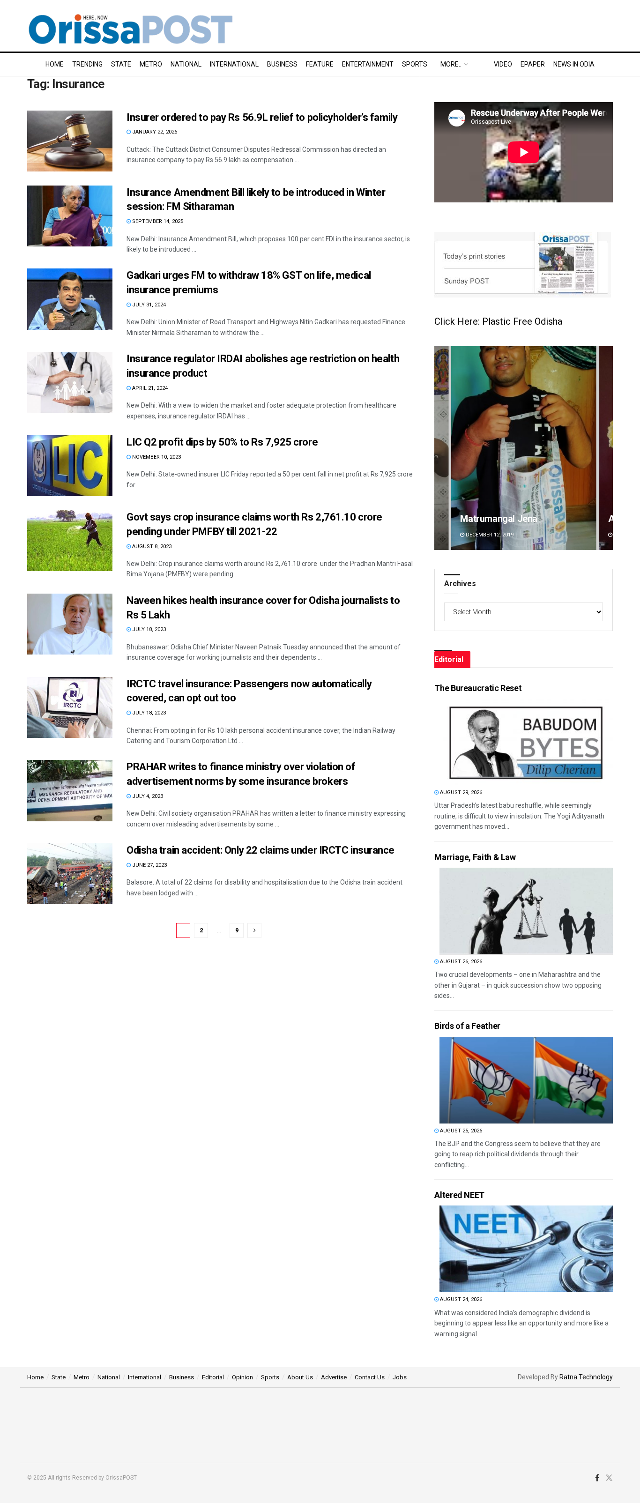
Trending (87, 64)
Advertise (334, 1377)
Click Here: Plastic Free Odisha (498, 321)
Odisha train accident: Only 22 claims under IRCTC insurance (260, 850)
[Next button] (606, 448)
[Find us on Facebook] (597, 1478)
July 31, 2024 (148, 305)
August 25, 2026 (460, 1131)
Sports (414, 64)
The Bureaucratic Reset (477, 688)
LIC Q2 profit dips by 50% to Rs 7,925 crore (222, 442)
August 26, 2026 (460, 962)
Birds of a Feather (467, 1026)
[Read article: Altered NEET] (526, 1248)
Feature (320, 64)
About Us (300, 1377)
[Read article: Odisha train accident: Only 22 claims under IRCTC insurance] (69, 873)
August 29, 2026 (460, 792)
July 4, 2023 (147, 796)
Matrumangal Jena (498, 518)
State (121, 64)
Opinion (242, 1377)
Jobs (400, 1377)
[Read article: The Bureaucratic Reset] (526, 742)
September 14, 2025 (157, 221)
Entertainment (368, 64)
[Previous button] (441, 448)
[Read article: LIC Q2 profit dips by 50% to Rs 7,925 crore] (69, 465)
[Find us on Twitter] (609, 1478)
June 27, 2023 (149, 865)
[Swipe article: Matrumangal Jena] (523, 448)
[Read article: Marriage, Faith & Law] (526, 911)
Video (503, 64)
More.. (450, 64)
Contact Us (370, 1377)
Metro (151, 64)
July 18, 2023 (148, 629)
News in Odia (574, 64)
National (186, 64)
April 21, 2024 (149, 388)
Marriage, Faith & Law (474, 857)
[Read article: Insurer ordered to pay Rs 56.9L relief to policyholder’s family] (69, 141)
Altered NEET (459, 1195)
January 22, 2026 (154, 132)
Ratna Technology (586, 1377)
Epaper (533, 64)
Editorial (213, 1377)
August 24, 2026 (460, 1299)
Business (282, 64)
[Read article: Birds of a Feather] (526, 1080)
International (234, 64)
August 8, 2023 (151, 546)
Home (54, 64)
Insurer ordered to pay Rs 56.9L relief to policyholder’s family (262, 117)
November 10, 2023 (156, 457)
